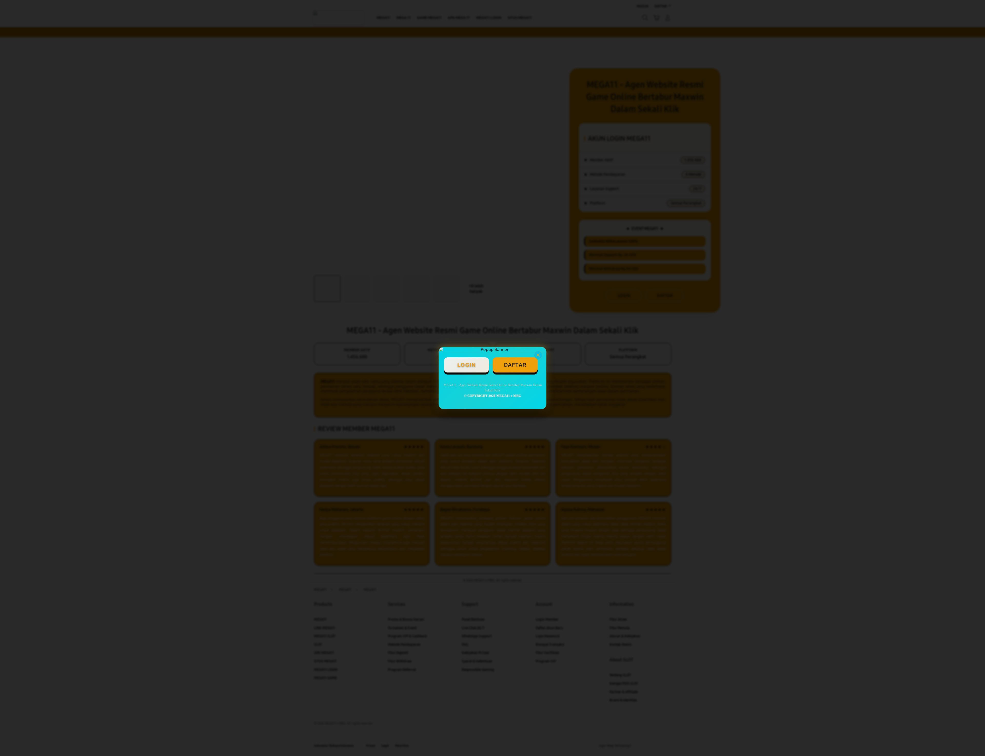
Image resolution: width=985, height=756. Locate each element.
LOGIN (466, 365)
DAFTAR (515, 365)
